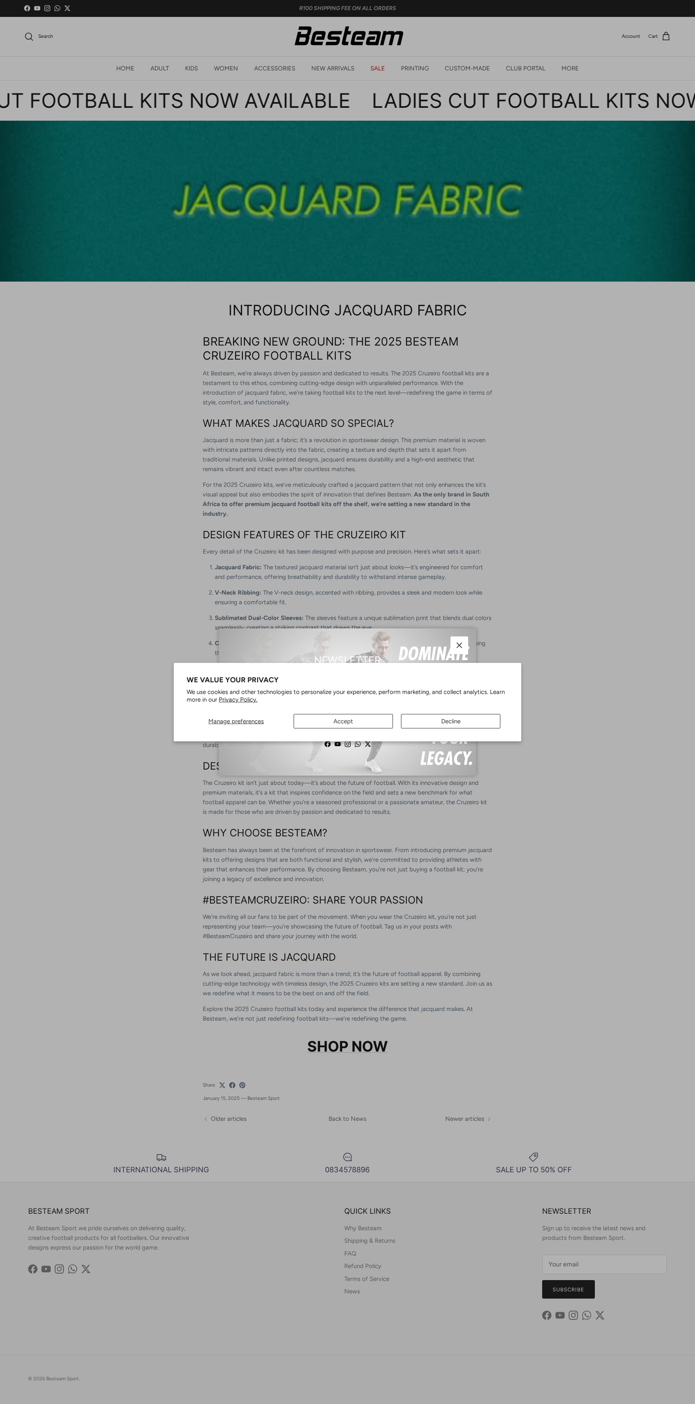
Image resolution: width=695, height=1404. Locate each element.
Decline (451, 721)
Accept (343, 721)
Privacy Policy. (238, 699)
